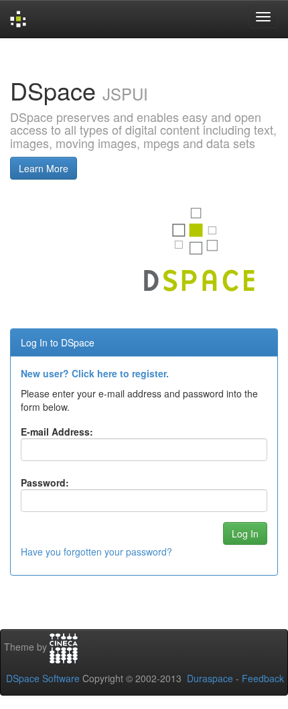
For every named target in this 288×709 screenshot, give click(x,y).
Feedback (263, 678)
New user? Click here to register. (95, 373)
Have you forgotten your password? (96, 551)
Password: (45, 482)
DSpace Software (43, 678)
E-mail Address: (57, 431)
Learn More (43, 168)
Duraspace (210, 678)
